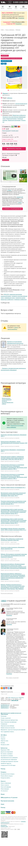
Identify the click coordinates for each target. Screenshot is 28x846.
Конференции (4, 724)
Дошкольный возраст (11, 118)
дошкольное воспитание (15, 294)
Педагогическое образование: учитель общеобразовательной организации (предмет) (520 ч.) (14, 443)
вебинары (9, 98)
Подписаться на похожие (11, 58)
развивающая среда (9, 297)
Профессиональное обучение (8, 727)
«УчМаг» (9, 190)
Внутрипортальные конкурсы (7, 774)
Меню (2, 8)
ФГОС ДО (6, 294)
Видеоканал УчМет (5, 749)
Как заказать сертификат (7, 753)
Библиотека (4, 748)
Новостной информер (6, 787)
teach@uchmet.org (5, 705)
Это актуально (4, 790)
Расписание (3, 716)
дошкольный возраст (6, 296)
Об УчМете (4, 735)
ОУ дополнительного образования (9, 759)
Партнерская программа (7, 800)
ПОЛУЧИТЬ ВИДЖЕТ (6, 60)
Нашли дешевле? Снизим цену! (10, 130)
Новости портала (5, 785)
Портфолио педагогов (6, 763)
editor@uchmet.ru (5, 706)
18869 (3, 600)
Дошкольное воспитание (14, 120)
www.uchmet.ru (4, 825)
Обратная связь (4, 740)
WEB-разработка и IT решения (9, 797)
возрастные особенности (7, 299)
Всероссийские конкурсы (7, 775)
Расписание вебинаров (7, 593)
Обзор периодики (5, 788)
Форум (3, 794)
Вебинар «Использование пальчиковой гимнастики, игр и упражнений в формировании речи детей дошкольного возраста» (14, 556)
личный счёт (20, 197)
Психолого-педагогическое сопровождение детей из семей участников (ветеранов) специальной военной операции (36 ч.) (13, 502)
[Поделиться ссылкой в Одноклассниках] (5, 64)
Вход (16, 8)
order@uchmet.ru (5, 707)
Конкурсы (3, 772)
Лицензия (5, 93)
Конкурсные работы (5, 777)
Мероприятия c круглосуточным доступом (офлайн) (13, 729)
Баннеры (3, 742)
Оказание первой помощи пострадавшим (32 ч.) (13, 487)
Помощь (3, 768)
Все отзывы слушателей (12, 677)
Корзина (9, 8)
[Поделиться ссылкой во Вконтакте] (2, 64)
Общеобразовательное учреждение (9, 757)
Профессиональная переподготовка (9, 720)
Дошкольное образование (7, 751)
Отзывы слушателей (5, 718)
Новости (3, 781)
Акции (2, 804)
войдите (16, 327)
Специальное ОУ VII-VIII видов (8, 765)
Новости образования (6, 783)
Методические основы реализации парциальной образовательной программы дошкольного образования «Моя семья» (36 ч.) (13, 494)
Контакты (3, 737)
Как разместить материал (7, 755)
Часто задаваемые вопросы (7, 731)
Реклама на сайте (5, 744)
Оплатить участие (14, 148)
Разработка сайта (4, 826)
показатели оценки (20, 297)
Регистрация (23, 8)
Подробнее (21, 18)
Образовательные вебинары (7, 725)
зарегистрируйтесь (12, 329)
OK (23, 694)
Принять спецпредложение (13, 208)
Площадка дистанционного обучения (9, 761)
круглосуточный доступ (21, 103)
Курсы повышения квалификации (8, 722)
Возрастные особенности (19, 115)
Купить (6, 159)
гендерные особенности (20, 299)
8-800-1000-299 (20, 2)
